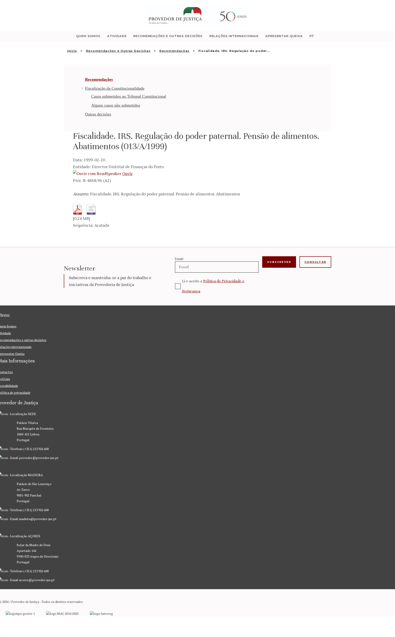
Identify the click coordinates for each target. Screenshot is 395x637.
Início (72, 51)
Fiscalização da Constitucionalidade (114, 88)
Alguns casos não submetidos (115, 105)
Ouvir (127, 173)
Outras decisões (98, 114)
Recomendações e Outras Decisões (118, 51)
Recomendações (174, 51)
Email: (179, 258)
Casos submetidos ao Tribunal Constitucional (128, 96)
